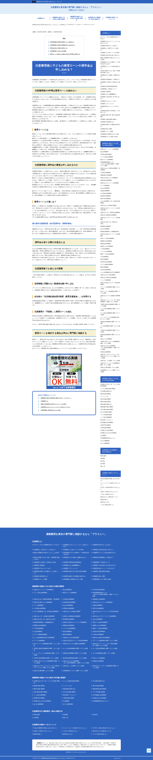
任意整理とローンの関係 (106, 131)
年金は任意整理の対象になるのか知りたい (110, 479)
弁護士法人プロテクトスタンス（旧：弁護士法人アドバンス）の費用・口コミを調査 (110, 356)
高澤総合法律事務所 (105, 196)
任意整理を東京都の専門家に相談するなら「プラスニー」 (76, 8)
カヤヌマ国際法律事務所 (106, 264)
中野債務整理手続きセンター (107, 438)
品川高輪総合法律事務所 (106, 422)
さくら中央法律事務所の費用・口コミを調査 (110, 309)
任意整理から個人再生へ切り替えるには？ (110, 97)
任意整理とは (41, 18)
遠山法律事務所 (104, 151)
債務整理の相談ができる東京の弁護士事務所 (59, 18)
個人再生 (102, 461)
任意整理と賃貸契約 (105, 91)
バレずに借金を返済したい (107, 504)
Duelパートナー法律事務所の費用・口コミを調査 (110, 292)
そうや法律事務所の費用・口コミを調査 (110, 326)
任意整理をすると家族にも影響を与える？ (110, 76)
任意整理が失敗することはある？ (109, 45)
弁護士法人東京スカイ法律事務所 (109, 177)
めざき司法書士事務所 (106, 412)
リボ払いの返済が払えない (107, 494)
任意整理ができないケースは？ (108, 101)
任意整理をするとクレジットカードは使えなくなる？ (55, 407)
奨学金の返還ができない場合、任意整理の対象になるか (110, 71)
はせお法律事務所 (105, 229)
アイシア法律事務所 (105, 280)
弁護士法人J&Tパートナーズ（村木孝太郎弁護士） (110, 209)
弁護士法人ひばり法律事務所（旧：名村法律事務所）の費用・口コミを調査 (110, 347)
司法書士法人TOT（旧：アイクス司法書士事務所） (110, 385)
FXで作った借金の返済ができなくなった (110, 488)
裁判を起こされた (105, 502)
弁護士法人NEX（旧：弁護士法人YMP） (109, 222)
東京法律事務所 (104, 259)
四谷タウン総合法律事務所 (107, 238)
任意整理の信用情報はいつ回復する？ (110, 79)
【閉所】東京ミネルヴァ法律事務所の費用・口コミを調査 (110, 342)
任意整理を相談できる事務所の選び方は (110, 125)
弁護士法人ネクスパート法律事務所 (109, 183)
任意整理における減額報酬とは (108, 94)
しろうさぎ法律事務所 (106, 251)
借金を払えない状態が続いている (109, 497)
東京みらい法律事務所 (106, 339)
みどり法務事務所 (105, 443)
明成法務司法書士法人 (106, 404)
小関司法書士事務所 (105, 427)
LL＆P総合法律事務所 (106, 193)
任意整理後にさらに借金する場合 (109, 136)
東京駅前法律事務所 (105, 226)
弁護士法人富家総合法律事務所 (108, 215)
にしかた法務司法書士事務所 (107, 388)
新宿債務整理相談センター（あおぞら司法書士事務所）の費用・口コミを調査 (110, 163)
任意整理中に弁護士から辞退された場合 (110, 82)
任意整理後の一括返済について (108, 89)
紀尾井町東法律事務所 (106, 180)
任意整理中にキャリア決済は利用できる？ (110, 67)
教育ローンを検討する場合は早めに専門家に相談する (65, 54)
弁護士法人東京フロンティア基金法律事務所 (110, 283)
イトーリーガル (104, 396)
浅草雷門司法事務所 (105, 425)
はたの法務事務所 (105, 440)
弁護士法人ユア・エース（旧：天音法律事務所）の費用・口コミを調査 (110, 300)
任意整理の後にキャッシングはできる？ (109, 107)
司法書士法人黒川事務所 (106, 430)
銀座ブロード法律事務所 (106, 159)
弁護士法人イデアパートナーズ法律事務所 (110, 218)
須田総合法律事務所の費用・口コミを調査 (110, 322)
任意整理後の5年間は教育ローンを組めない (62, 42)
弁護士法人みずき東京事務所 (107, 275)
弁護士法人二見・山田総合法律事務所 (110, 212)
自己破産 (102, 463)
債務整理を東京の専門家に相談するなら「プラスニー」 (49, 1)
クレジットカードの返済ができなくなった (110, 483)
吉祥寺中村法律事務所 (106, 262)
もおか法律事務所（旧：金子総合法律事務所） (110, 202)
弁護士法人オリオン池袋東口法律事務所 (110, 296)
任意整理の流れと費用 (106, 129)
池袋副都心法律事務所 (106, 175)
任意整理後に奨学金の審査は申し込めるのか (62, 45)
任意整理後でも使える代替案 (58, 51)
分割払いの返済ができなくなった (109, 491)
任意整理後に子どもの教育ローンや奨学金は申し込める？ (110, 63)
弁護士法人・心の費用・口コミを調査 (110, 360)
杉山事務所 (103, 435)
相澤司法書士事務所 (105, 394)
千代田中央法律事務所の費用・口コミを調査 (110, 331)
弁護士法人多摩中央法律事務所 (108, 277)
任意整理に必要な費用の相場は (108, 119)
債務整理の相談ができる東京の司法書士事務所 (76, 18)
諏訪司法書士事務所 (105, 401)
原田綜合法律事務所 (105, 352)
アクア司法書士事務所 (106, 414)
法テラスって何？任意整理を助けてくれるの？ (110, 37)
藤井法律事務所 (104, 267)
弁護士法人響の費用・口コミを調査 (109, 367)
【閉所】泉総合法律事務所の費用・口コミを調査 (110, 305)
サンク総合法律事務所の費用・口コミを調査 (110, 313)
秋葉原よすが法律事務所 (106, 246)
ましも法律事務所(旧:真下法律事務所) (110, 272)
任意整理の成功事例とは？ (107, 122)
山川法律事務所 (104, 256)
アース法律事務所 (105, 185)
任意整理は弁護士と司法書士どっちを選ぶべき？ (110, 111)
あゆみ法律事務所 (105, 188)
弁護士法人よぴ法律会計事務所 (108, 205)
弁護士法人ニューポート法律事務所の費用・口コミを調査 (110, 364)
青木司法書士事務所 (105, 399)
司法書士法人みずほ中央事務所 (108, 433)
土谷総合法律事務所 (105, 172)
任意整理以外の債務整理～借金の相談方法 (94, 18)
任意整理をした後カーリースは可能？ (110, 52)
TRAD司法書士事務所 (106, 154)
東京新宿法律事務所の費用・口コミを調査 (110, 335)
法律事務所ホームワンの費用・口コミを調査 (110, 371)
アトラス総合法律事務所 (106, 157)
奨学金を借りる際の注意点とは (58, 48)
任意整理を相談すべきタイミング (112, 18)
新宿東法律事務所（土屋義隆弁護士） (110, 231)
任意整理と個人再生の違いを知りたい (110, 55)
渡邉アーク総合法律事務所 (107, 254)
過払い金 (102, 466)
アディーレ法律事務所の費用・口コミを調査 (110, 287)
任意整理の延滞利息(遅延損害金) (108, 86)
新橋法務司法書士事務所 (106, 406)
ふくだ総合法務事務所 (106, 417)
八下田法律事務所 (105, 248)
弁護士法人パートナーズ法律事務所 (109, 149)
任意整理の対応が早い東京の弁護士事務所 (110, 115)
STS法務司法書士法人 (106, 391)
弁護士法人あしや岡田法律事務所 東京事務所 (110, 169)
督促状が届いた (104, 499)
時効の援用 (103, 455)
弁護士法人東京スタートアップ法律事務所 (110, 235)
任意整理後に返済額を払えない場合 (51, 410)
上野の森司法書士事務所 (106, 409)
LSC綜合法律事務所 (105, 269)
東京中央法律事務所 (105, 198)
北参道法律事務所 (105, 190)
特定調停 (102, 458)
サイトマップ (117, 758)
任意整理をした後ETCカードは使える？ (109, 49)
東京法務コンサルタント (106, 420)
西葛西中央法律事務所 (106, 241)
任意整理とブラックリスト (107, 103)
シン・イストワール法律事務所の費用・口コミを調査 (109, 318)
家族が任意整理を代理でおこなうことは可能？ (54, 404)
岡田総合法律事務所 (105, 243)
